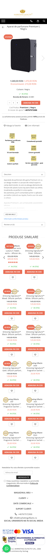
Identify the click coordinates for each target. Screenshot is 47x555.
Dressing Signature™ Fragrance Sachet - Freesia (12, 405)
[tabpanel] (23, 55)
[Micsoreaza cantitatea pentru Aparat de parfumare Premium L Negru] (9, 103)
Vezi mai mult (10, 214)
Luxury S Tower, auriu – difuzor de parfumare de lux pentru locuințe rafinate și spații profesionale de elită (13, 251)
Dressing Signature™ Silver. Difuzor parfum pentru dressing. (34, 251)
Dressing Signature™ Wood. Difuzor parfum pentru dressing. (12, 297)
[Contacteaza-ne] (31, 21)
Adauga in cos (30, 103)
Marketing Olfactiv (13, 246)
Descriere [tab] (7, 174)
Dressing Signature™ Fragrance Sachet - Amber (35, 405)
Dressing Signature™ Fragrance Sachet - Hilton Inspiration (35, 438)
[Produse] (3, 22)
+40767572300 (25, 514)
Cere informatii (33, 125)
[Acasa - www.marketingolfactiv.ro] (23, 13)
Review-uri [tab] (9, 224)
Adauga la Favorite (13, 125)
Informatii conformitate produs (16, 219)
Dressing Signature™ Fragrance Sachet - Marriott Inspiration (12, 438)
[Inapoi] (2, 27)
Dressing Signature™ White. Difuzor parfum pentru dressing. (35, 297)
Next (43, 58)
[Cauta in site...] (44, 21)
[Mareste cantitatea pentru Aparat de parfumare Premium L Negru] (17, 103)
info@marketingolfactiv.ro (25, 518)
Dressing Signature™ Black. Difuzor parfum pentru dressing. (11, 333)
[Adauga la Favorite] (13, 277)
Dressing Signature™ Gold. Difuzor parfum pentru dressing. (11, 369)
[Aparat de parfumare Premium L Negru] (23, 55)
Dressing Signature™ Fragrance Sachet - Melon (35, 369)
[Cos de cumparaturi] (38, 21)
